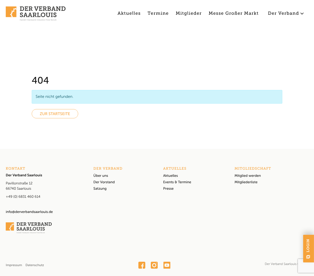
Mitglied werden (247, 176)
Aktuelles (129, 13)
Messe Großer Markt (234, 13)
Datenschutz (35, 265)
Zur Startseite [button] (55, 114)
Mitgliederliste (245, 182)
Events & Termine (177, 182)
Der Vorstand (104, 182)
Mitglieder (189, 13)
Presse (168, 188)
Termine (158, 13)
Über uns (100, 176)
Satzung (99, 188)
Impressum (14, 265)
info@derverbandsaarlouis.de (29, 212)
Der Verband (283, 13)
